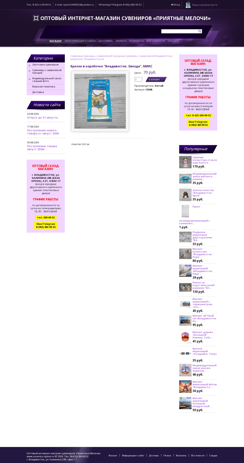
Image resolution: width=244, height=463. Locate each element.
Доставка (38, 92)
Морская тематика (43, 86)
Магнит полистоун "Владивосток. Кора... (203, 253)
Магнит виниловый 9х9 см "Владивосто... (205, 384)
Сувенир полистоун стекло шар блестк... (205, 160)
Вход (176, 4)
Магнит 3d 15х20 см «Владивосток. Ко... (205, 318)
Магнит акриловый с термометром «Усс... (202, 303)
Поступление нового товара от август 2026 (43, 131)
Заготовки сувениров (45, 64)
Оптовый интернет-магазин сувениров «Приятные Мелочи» (125, 18)
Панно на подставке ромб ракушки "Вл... (204, 285)
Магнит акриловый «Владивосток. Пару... (203, 269)
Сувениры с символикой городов (47, 71)
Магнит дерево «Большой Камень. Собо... (203, 335)
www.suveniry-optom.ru (40, 456)
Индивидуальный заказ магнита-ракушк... (205, 176)
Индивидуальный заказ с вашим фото (46, 79)
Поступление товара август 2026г (42, 147)
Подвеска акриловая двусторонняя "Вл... (202, 236)
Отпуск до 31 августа (42, 117)
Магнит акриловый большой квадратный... (202, 402)
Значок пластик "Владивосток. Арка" (203, 193)
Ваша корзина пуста (204, 4)
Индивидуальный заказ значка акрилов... (205, 368)
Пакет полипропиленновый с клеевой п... (194, 215)
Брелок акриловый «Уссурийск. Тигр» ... (205, 352)
